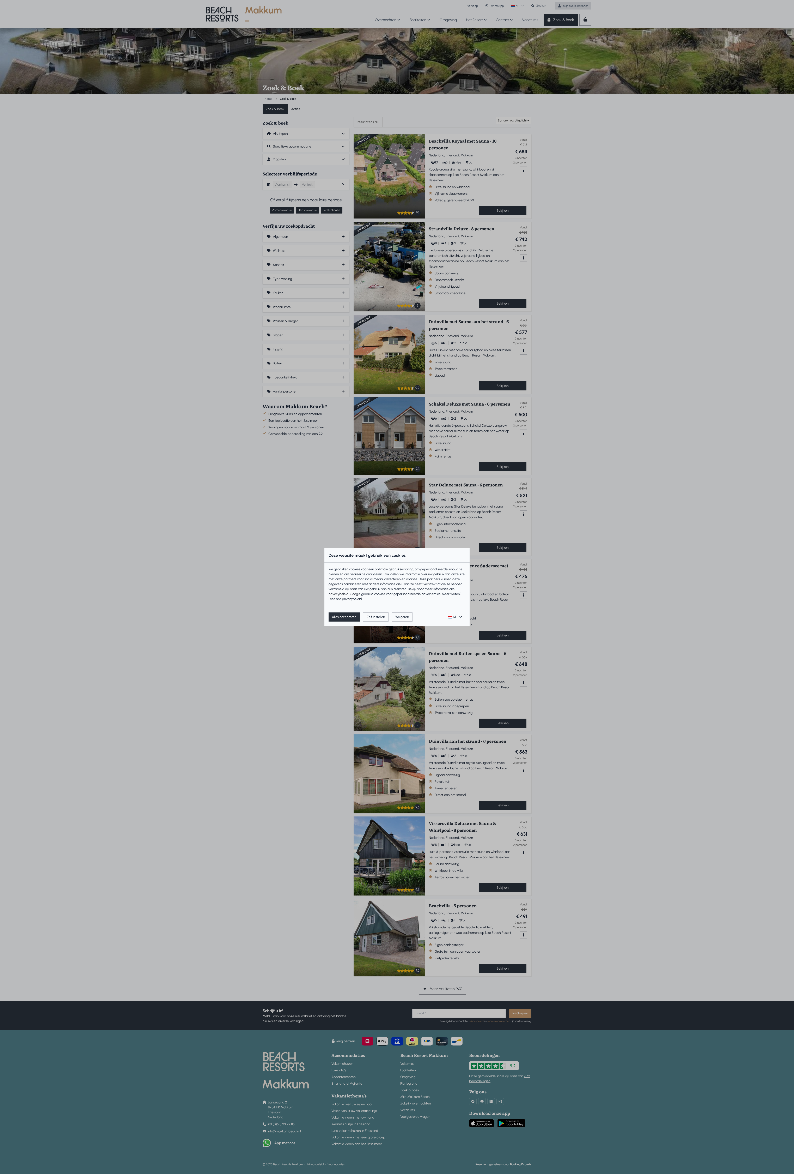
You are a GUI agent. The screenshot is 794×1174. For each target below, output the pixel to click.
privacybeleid (338, 594)
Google (355, 594)
